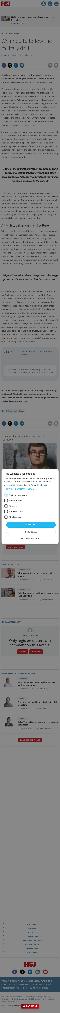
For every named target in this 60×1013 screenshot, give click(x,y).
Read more (42, 485)
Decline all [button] (31, 532)
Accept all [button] (31, 524)
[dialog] (30, 506)
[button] (30, 489)
